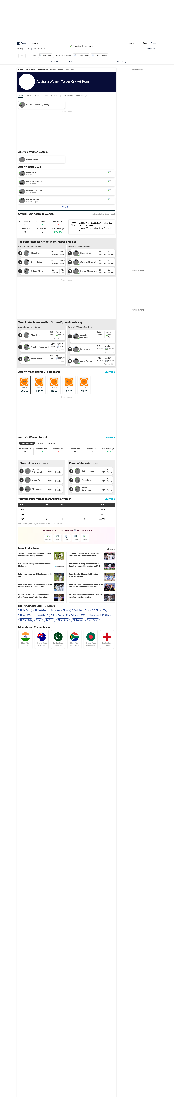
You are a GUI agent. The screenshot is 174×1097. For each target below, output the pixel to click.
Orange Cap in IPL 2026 (60, 610)
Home (22, 56)
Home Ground (27, 443)
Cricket (38, 620)
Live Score (47, 56)
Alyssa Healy (32, 159)
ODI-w (28, 96)
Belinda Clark (37, 271)
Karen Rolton (36, 262)
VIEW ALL (109, 372)
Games (145, 43)
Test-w (20, 96)
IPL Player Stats (26, 620)
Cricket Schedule (104, 62)
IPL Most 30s (101, 610)
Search (35, 43)
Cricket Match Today (63, 56)
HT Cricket (32, 56)
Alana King (31, 172)
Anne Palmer (86, 361)
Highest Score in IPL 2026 (99, 615)
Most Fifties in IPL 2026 (75, 615)
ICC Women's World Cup (51, 96)
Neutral (51, 443)
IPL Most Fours (56, 615)
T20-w (36, 96)
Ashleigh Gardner (34, 190)
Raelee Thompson (88, 271)
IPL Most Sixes (40, 615)
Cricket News (30, 70)
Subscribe (151, 49)
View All (65, 207)
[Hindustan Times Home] (81, 46)
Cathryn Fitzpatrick (89, 262)
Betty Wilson (86, 253)
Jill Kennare (37, 489)
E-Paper (131, 43)
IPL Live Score (25, 610)
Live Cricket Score (54, 62)
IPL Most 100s (25, 615)
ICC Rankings (121, 62)
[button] (21, 43)
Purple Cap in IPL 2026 (82, 610)
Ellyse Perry (36, 253)
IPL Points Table (41, 610)
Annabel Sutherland (35, 181)
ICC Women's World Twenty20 (76, 96)
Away (40, 443)
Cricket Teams (83, 56)
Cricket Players (101, 56)
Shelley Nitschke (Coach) (37, 105)
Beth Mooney (32, 199)
